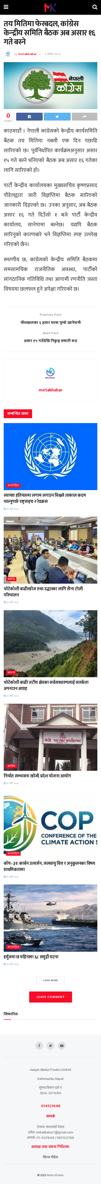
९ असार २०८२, (53, 54)
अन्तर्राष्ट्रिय (13, 485)
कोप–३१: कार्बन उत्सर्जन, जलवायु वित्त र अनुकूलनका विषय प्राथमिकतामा (49, 866)
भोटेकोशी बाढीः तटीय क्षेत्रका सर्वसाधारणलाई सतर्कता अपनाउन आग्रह (46, 685)
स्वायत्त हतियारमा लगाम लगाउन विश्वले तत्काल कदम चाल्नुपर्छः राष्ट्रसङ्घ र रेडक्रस (45, 498)
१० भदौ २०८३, (12, 509)
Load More (50, 980)
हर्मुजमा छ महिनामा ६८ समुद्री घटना (31, 957)
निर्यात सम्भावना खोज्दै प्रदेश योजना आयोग (37, 776)
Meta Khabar (55, 1175)
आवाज (11, 579)
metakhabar (27, 54)
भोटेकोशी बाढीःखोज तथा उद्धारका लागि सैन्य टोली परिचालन (43, 592)
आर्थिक (11, 766)
